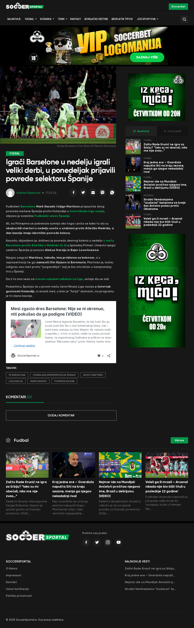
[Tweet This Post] (83, 193)
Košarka (46, 19)
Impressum (13, 575)
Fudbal (29, 19)
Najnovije (14, 19)
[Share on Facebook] (73, 193)
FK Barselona (17, 375)
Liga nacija (16, 381)
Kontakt (11, 582)
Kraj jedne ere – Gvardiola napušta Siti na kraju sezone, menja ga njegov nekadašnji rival (164, 167)
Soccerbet (178, 6)
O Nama (11, 568)
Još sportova (146, 19)
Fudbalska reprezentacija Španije (54, 375)
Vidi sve (179, 440)
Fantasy (75, 19)
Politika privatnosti (19, 595)
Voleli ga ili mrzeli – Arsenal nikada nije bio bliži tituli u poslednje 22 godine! (163, 222)
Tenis (61, 19)
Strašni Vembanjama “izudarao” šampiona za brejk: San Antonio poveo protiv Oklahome (165, 204)
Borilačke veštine (96, 19)
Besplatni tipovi (122, 19)
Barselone (28, 206)
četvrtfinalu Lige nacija (86, 211)
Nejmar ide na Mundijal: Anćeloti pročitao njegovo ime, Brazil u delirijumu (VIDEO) (165, 184)
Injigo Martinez (93, 375)
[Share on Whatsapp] (112, 193)
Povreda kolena (64, 381)
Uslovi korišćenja (17, 589)
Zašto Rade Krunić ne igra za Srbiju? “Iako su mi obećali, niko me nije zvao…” (165, 147)
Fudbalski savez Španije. (52, 216)
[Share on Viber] (102, 193)
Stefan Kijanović (28, 193)
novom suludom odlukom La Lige (58, 279)
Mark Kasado (38, 381)
